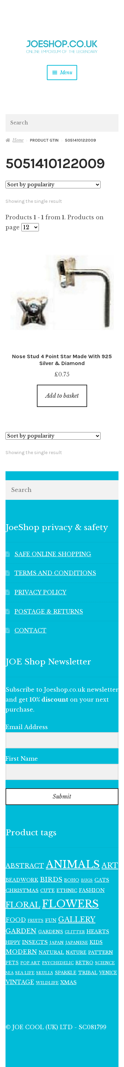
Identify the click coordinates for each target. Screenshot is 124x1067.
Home (17, 140)
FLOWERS (70, 904)
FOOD (16, 919)
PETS (12, 962)
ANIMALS (73, 864)
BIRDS (51, 879)
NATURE (76, 952)
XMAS (68, 982)
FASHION (92, 890)
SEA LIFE (24, 972)
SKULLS (44, 972)
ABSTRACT (25, 866)
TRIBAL (87, 972)
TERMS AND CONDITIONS (55, 573)
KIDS (96, 942)
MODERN (21, 952)
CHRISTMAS (22, 890)
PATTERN (100, 952)
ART (110, 865)
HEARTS (97, 931)
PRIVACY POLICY (40, 592)
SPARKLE (65, 972)
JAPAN (57, 942)
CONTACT (30, 630)
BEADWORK (22, 880)
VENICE (108, 972)
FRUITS (35, 920)
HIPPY (13, 942)
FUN (50, 920)
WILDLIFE (47, 982)
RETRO (84, 962)
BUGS (87, 880)
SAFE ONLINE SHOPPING (52, 554)
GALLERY (76, 919)
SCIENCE (105, 962)
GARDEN (21, 931)
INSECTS (35, 942)
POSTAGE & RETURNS (48, 611)
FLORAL (23, 905)
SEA (9, 972)
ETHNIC (66, 890)
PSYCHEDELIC (58, 962)
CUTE (47, 890)
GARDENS (50, 931)
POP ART (30, 962)
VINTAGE (20, 982)
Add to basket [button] (62, 395)
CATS (101, 880)
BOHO (71, 880)
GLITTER (75, 932)
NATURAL (51, 952)
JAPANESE (76, 942)
